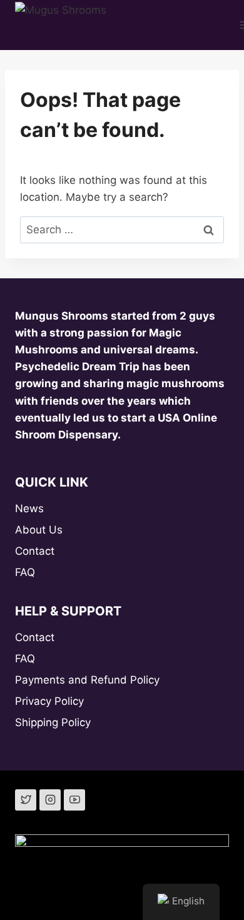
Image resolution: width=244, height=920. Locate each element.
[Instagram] (50, 800)
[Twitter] (25, 800)
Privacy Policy (49, 701)
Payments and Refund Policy (87, 680)
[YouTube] (74, 800)
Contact (34, 551)
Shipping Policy (53, 722)
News (29, 508)
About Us (39, 529)
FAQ (25, 572)
